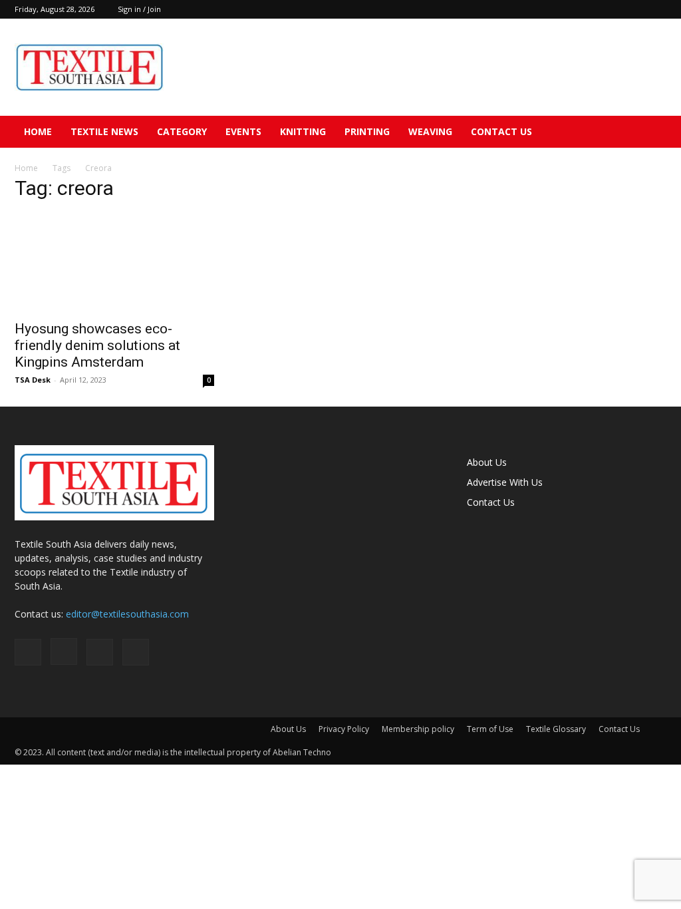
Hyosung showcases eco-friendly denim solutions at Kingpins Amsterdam (97, 345)
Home (38, 131)
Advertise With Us (505, 482)
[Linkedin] (634, 9)
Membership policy (418, 729)
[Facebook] (591, 9)
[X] (656, 9)
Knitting (303, 131)
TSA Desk (33, 380)
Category (182, 131)
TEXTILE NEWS (104, 131)
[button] (650, 132)
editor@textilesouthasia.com (127, 614)
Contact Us (501, 131)
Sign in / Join (139, 9)
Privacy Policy (344, 729)
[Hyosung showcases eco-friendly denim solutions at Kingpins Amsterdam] (114, 263)
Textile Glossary (556, 729)
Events (243, 131)
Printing (367, 131)
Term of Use (490, 729)
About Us (487, 462)
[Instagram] (612, 9)
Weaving (430, 131)
